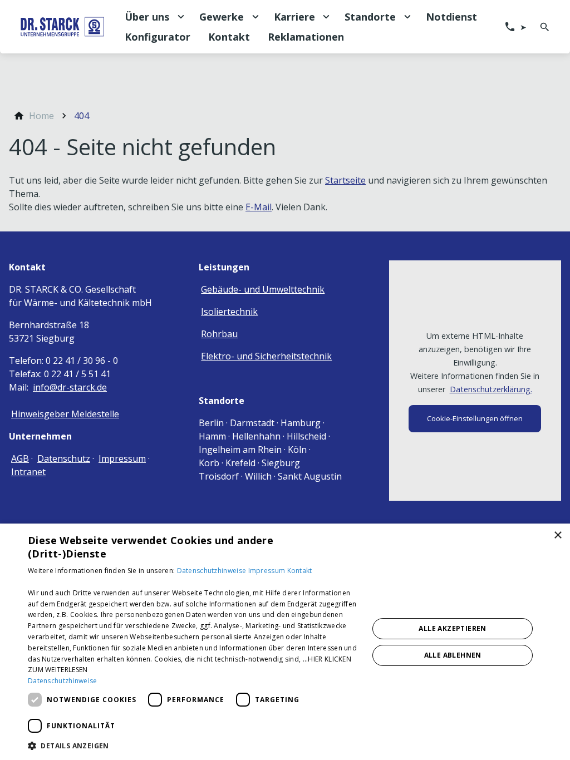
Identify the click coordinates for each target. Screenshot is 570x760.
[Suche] (544, 26)
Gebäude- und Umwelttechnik (263, 289)
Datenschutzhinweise (212, 570)
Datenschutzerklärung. (491, 389)
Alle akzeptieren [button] (452, 628)
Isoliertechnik (229, 311)
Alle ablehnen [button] (452, 655)
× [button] (557, 535)
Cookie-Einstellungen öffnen (475, 418)
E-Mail (258, 207)
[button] (193, 745)
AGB (20, 458)
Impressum (122, 458)
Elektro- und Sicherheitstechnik (266, 356)
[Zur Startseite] (62, 26)
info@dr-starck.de (70, 387)
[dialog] (285, 642)
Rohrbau (219, 334)
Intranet (28, 472)
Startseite (345, 180)
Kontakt (299, 570)
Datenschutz (63, 458)
